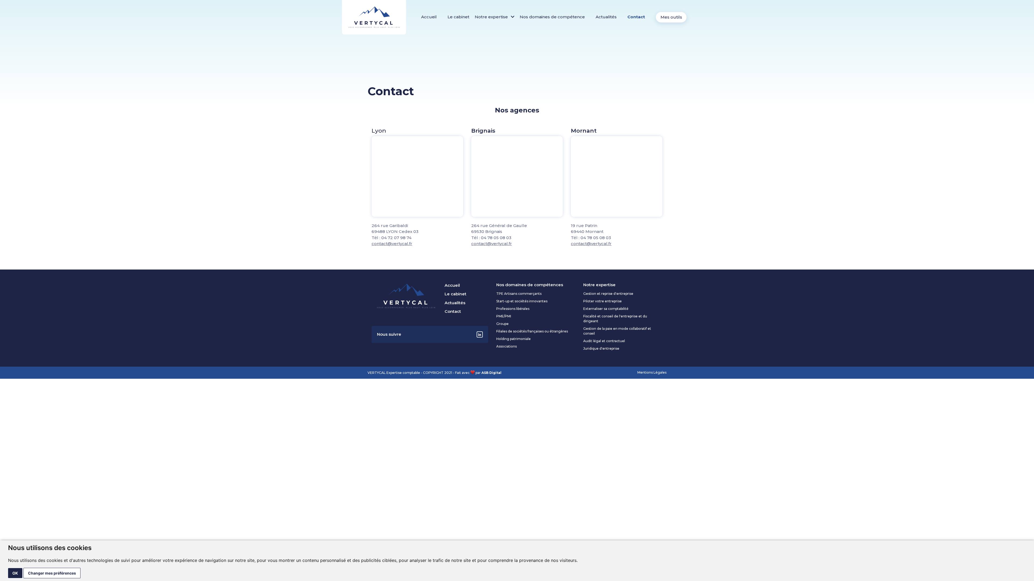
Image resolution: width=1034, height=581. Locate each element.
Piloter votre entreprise (602, 301)
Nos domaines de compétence (552, 16)
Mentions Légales (651, 372)
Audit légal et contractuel (604, 341)
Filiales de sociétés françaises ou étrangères (532, 331)
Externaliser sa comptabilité (605, 309)
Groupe (502, 324)
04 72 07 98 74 (396, 237)
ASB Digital (491, 373)
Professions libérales (512, 309)
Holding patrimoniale (513, 339)
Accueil (429, 16)
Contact (636, 16)
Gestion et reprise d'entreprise (608, 294)
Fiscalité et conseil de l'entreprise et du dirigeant (615, 318)
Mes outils (671, 17)
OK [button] (15, 573)
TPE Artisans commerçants (519, 294)
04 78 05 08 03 (496, 237)
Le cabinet (458, 16)
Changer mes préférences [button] (52, 573)
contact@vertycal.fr (392, 243)
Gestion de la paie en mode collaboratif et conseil (617, 331)
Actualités (606, 16)
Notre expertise (492, 16)
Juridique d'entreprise (601, 348)
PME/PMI (503, 316)
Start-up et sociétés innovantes (521, 301)
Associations (506, 346)
